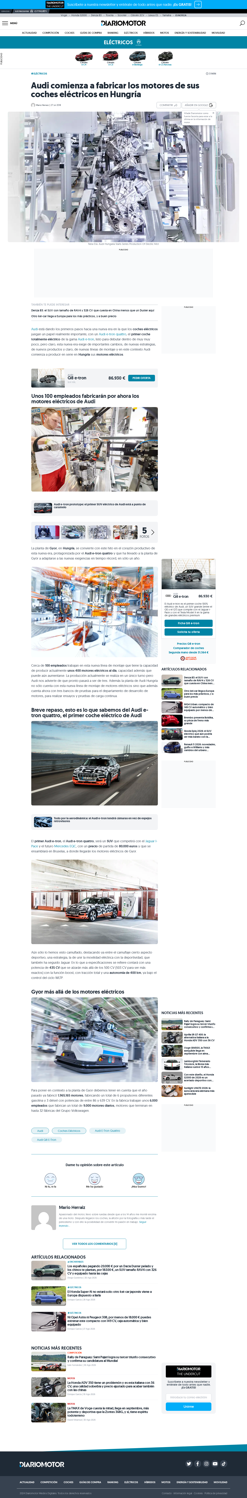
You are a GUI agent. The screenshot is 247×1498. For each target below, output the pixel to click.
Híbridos (148, 32)
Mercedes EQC (65, 846)
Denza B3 (96, 15)
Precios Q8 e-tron (188, 644)
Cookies (198, 1493)
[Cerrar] (213, 113)
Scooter (122, 15)
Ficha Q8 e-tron (188, 623)
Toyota (109, 15)
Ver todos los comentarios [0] (94, 1244)
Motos (164, 32)
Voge (64, 15)
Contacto (167, 1493)
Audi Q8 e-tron (46, 1139)
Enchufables (76, 1262)
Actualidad (29, 32)
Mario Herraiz (42, 105)
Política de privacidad (216, 1493)
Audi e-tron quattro (112, 334)
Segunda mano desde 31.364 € (188, 652)
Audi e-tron (86, 339)
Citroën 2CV (137, 15)
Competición (50, 32)
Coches (69, 32)
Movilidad (218, 32)
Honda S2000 (79, 15)
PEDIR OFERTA (142, 378)
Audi (34, 329)
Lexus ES (153, 15)
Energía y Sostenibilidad (190, 32)
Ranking (113, 32)
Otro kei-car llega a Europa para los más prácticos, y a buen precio (73, 316)
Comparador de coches (188, 648)
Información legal (183, 1493)
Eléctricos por (22, 11)
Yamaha (166, 15)
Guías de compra (91, 32)
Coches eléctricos (69, 1131)
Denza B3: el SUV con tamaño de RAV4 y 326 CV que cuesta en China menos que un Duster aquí (92, 310)
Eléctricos (131, 32)
